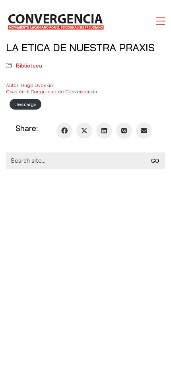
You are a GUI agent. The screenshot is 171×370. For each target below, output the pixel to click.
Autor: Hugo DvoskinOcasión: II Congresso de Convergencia (51, 88)
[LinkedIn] (104, 131)
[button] (160, 21)
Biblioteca (29, 65)
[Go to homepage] (55, 21)
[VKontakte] (124, 131)
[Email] (144, 131)
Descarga (25, 104)
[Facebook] (64, 131)
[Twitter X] (84, 131)
